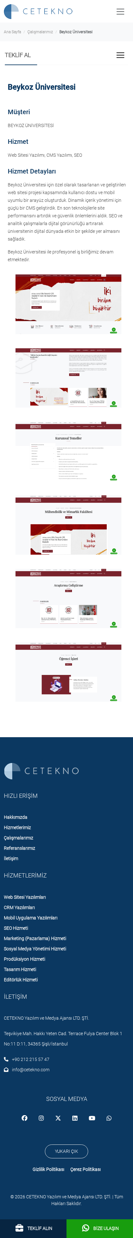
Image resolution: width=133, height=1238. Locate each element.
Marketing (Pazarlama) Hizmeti (35, 938)
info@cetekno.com (30, 1069)
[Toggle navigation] (120, 11)
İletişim (11, 858)
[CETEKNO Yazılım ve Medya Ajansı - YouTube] (92, 1118)
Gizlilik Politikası (48, 1169)
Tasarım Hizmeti (20, 969)
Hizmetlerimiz (17, 827)
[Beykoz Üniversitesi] (68, 304)
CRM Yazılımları (19, 907)
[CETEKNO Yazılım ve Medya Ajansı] (39, 11)
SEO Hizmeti (16, 928)
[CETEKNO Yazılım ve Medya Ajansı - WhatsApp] (109, 1118)
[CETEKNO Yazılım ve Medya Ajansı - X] (58, 1118)
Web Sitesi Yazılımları (25, 897)
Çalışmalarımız (40, 32)
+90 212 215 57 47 (30, 1059)
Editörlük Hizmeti (21, 979)
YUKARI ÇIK (66, 1151)
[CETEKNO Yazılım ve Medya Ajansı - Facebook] (25, 1118)
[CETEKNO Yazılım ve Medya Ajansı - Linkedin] (75, 1118)
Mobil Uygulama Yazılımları (30, 917)
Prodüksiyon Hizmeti (24, 959)
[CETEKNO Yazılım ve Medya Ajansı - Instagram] (42, 1118)
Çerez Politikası (85, 1169)
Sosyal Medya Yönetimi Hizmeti (35, 948)
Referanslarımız (19, 848)
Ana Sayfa (12, 32)
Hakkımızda (15, 817)
